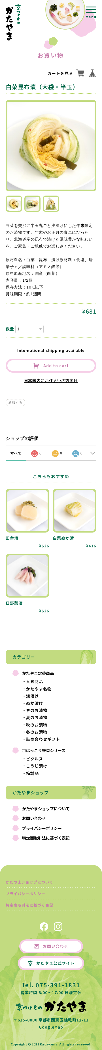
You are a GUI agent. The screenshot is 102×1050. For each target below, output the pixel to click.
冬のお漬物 (36, 732)
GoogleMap (51, 1027)
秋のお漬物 (36, 725)
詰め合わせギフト (43, 739)
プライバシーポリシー (42, 828)
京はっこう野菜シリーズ (43, 750)
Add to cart (55, 365)
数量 (10, 329)
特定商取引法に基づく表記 (46, 838)
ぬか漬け (34, 703)
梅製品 (32, 773)
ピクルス (34, 758)
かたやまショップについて (46, 808)
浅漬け (32, 696)
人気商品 (34, 681)
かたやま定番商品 (38, 673)
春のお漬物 (36, 710)
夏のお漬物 (36, 717)
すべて (15, 453)
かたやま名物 (39, 689)
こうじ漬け (36, 766)
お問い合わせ (34, 818)
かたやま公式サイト (55, 963)
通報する (15, 403)
